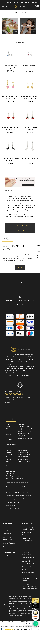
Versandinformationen (9, 543)
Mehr (20, 267)
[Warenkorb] (36, 6)
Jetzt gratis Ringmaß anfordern (20, 228)
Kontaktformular (24, 2)
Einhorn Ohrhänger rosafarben (29, 67)
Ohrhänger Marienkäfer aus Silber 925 (30, 128)
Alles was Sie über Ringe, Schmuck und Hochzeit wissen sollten (30, 586)
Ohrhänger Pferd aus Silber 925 (30, 159)
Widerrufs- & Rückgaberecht (7, 538)
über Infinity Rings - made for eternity (28, 528)
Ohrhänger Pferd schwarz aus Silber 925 (10, 159)
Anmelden (34, 2)
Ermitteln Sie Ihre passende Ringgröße (29, 562)
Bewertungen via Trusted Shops (28, 539)
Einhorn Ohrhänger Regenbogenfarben (10, 67)
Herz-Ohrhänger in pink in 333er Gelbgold (10, 97)
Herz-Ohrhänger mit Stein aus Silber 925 (10, 128)
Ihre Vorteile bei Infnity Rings (29, 574)
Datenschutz (6, 534)
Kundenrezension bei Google (29, 534)
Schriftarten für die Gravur (28, 568)
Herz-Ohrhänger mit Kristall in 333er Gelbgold (30, 97)
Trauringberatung (12, 2)
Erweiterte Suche (28, 557)
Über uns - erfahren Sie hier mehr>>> (20, 375)
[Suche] (7, 6)
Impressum (6, 530)
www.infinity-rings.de (25, 431)
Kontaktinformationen (9, 527)
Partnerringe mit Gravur (14, 247)
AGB (3, 546)
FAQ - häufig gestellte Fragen (29, 579)
